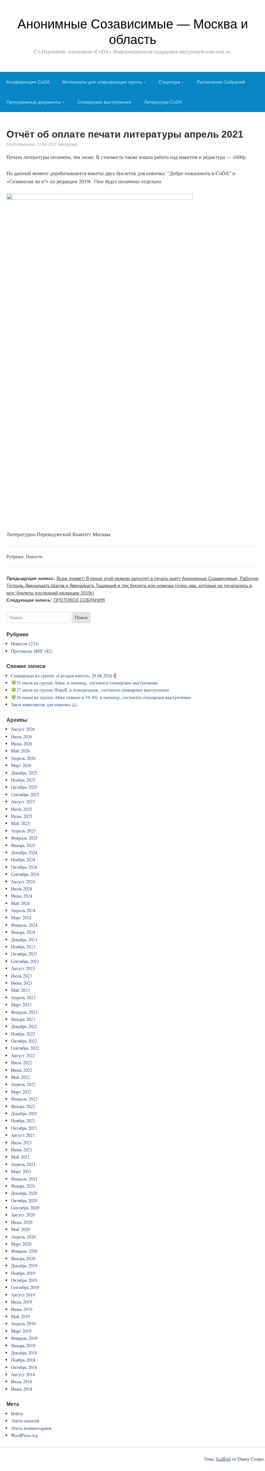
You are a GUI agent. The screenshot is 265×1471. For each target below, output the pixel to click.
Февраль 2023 (24, 1012)
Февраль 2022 (24, 1099)
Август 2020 (23, 1215)
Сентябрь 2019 (25, 1287)
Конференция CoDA (27, 82)
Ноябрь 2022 (23, 1034)
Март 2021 (21, 1171)
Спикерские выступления (104, 102)
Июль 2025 (21, 809)
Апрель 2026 (23, 758)
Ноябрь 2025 (23, 780)
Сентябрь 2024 (25, 874)
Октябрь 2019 (24, 1280)
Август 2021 (23, 1135)
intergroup (67, 144)
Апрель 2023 (23, 997)
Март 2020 (21, 1244)
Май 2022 (20, 1077)
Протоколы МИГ (27, 651)
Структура (169, 82)
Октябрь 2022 (24, 1041)
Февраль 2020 (24, 1251)
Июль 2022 (21, 1062)
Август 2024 (23, 881)
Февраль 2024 (24, 925)
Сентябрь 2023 (25, 961)
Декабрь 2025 (24, 773)
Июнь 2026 (21, 744)
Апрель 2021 (23, 1164)
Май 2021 (20, 1157)
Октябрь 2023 (24, 954)
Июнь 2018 (21, 1389)
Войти (17, 1413)
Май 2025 (20, 823)
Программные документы (33, 102)
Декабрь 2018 (24, 1353)
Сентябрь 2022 (25, 1048)
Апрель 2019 (23, 1323)
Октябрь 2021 (24, 1128)
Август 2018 (23, 1374)
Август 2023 (23, 968)
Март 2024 (21, 917)
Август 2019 (23, 1295)
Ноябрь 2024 (23, 859)
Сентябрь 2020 (25, 1208)
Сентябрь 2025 (25, 794)
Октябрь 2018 (24, 1367)
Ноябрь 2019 (23, 1273)
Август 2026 (23, 729)
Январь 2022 (23, 1106)
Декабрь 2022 (24, 1026)
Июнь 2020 (21, 1222)
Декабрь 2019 (24, 1265)
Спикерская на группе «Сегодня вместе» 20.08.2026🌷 (64, 676)
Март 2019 (21, 1331)
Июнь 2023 (21, 983)
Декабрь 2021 (24, 1113)
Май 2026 (20, 751)
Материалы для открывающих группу (102, 82)
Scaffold (223, 1459)
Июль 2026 (21, 736)
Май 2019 (20, 1316)
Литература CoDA (163, 102)
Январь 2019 (23, 1345)
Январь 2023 (23, 1019)
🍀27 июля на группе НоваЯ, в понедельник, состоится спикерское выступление (90, 690)
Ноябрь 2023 (23, 947)
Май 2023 (20, 990)
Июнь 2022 (21, 1070)
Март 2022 (21, 1092)
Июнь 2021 (21, 1150)
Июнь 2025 (21, 816)
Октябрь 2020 (24, 1200)
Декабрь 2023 (24, 939)
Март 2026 (21, 765)
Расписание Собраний (221, 82)
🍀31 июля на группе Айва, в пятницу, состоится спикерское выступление (84, 683)
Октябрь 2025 (24, 787)
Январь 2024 (23, 932)
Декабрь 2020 (24, 1193)
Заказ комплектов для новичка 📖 (44, 704)
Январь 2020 (23, 1258)
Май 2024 (20, 903)
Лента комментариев (31, 1428)
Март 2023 (21, 1004)
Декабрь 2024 (24, 852)
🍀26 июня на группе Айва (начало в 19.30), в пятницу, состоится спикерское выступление (101, 697)
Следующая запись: (55, 600)
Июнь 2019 (21, 1309)
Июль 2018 (21, 1381)
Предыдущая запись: (132, 585)
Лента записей (25, 1421)
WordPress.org (24, 1435)
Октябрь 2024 (24, 867)
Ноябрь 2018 (23, 1360)
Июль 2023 (21, 976)
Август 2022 (23, 1055)
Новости (34, 556)
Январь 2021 (23, 1186)
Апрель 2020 (23, 1237)
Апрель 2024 (23, 910)
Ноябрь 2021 (23, 1120)
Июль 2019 (21, 1302)
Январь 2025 (23, 845)
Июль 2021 (21, 1142)
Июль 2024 (21, 889)
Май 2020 (20, 1229)
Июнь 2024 (21, 896)
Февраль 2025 (24, 838)
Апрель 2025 (23, 831)
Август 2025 (23, 801)
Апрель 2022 (23, 1084)
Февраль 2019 (24, 1338)
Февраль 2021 (24, 1179)
